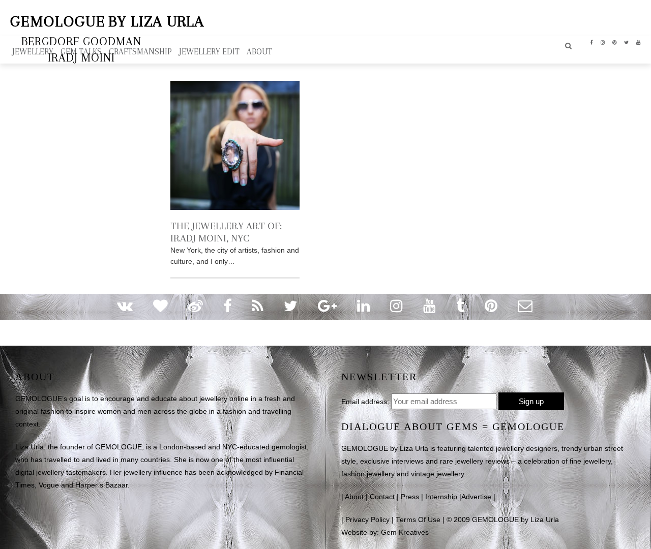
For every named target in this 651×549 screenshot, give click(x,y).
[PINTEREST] (614, 42)
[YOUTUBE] (638, 42)
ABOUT (259, 51)
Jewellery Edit (209, 51)
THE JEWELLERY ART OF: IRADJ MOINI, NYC (226, 232)
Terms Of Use (418, 520)
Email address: (365, 402)
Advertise (476, 497)
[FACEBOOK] (592, 42)
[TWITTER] (626, 42)
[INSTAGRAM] (603, 42)
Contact (382, 497)
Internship (441, 497)
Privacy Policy (367, 520)
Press (410, 497)
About (354, 497)
